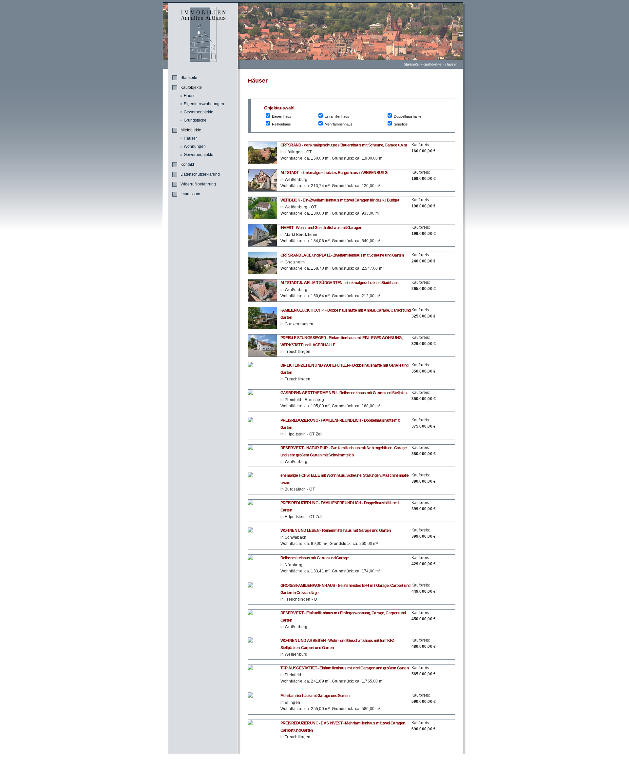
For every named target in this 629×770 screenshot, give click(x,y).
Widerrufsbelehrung (198, 184)
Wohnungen (195, 146)
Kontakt (187, 164)
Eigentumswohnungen (204, 104)
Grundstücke (195, 120)
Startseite (411, 64)
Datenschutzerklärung (200, 174)
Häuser (451, 64)
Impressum (190, 194)
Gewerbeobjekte (198, 112)
